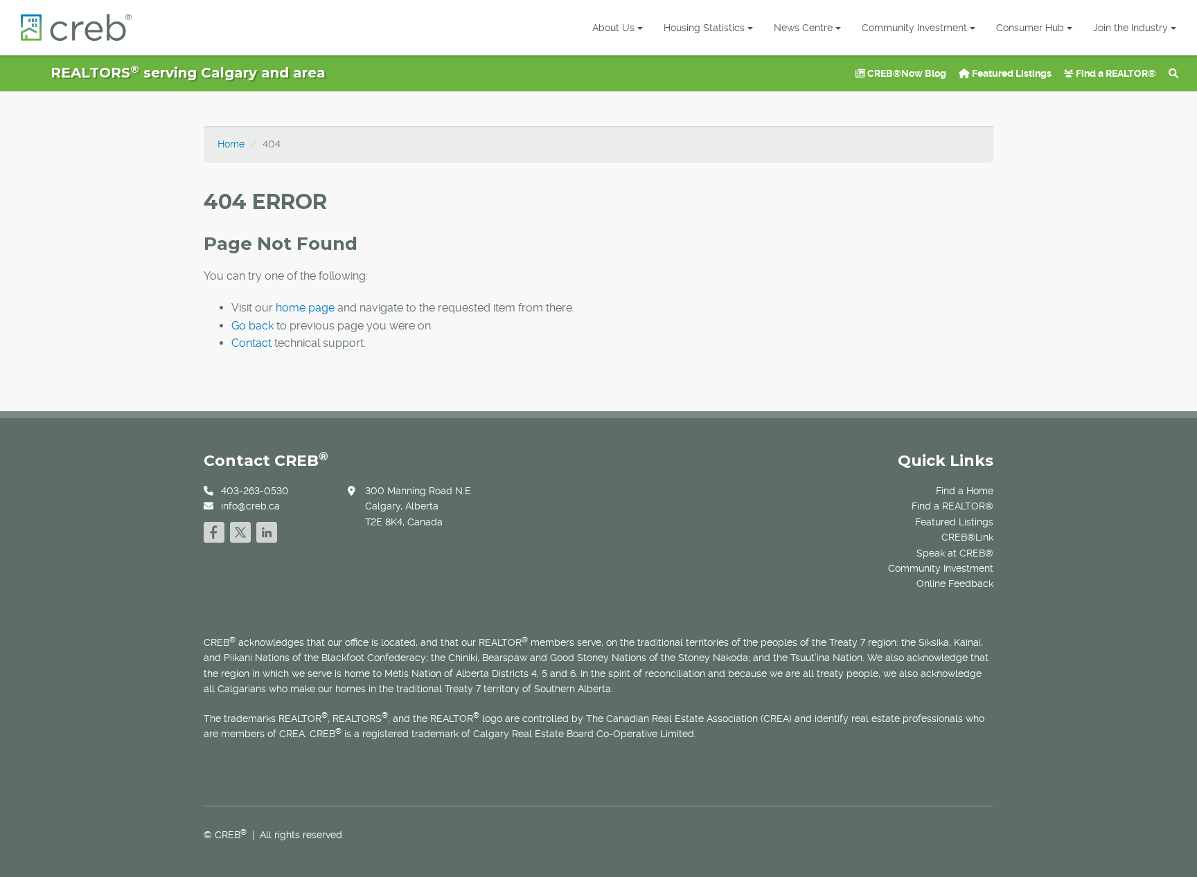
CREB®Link (967, 537)
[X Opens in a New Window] (240, 530)
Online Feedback (954, 583)
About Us (613, 27)
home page (305, 307)
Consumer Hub (1030, 27)
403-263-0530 (255, 490)
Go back (252, 325)
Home (231, 144)
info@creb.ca (250, 506)
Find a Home (964, 490)
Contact (251, 343)
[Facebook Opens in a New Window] (214, 530)
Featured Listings (1011, 73)
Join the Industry (1130, 27)
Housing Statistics (704, 27)
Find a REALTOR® (1115, 73)
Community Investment (914, 27)
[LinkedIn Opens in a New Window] (266, 530)
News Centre (803, 27)
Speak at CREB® (954, 553)
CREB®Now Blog (905, 73)
